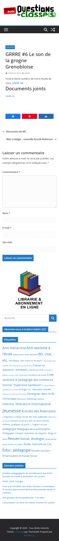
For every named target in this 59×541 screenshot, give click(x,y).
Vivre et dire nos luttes (12, 444)
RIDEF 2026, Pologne (12, 481)
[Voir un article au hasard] (53, 29)
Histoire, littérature (16, 404)
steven (27, 73)
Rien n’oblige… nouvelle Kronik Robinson (29, 139)
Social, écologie (32, 438)
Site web (7, 242)
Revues (14, 438)
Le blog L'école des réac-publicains (30, 416)
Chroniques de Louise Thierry (20, 366)
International (41, 404)
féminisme (21, 399)
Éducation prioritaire (40, 450)
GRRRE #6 (17, 83)
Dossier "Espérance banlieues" (22, 385)
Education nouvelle (41, 389)
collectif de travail (35, 370)
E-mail (6, 227)
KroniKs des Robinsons (38, 411)
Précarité (43, 424)
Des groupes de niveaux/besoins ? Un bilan (23, 497)
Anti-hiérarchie (14, 348)
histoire (40, 399)
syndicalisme (51, 439)
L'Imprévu (7, 416)
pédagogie (9, 429)
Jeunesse (11, 411)
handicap (32, 398)
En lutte (10, 47)
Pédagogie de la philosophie (33, 429)
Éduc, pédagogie (16, 450)
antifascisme (18, 354)
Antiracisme (31, 354)
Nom (6, 213)
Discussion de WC (16, 131)
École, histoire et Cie (37, 444)
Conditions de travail (37, 375)
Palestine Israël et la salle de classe (25, 421)
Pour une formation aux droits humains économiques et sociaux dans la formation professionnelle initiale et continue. (28, 489)
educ (30, 390)
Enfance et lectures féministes (14, 394)
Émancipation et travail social (19, 455)
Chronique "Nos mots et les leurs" (26, 360)
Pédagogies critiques (13, 433)
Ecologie (23, 389)
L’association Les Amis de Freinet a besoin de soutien (28, 502)
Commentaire (11, 172)
